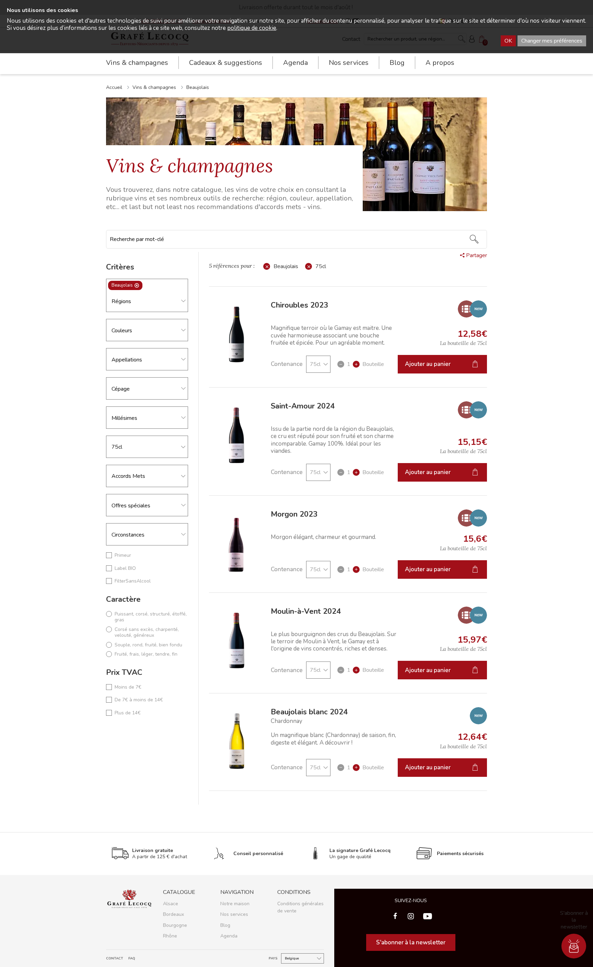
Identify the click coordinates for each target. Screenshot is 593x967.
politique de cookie (251, 28)
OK (508, 41)
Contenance (287, 364)
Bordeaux (173, 914)
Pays (273, 958)
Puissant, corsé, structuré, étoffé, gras (151, 617)
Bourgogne (175, 925)
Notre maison (234, 903)
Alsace (170, 903)
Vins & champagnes (154, 87)
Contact (114, 958)
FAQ (131, 958)
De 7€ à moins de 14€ (139, 700)
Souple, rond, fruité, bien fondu (148, 645)
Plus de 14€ (128, 713)
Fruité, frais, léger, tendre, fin (146, 654)
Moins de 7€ (128, 687)
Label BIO (125, 568)
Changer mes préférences (551, 41)
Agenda (295, 62)
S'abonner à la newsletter (410, 942)
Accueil (114, 87)
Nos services (234, 914)
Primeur (123, 555)
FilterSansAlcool (133, 581)
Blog (397, 62)
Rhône (170, 936)
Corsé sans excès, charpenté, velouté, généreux (147, 632)
